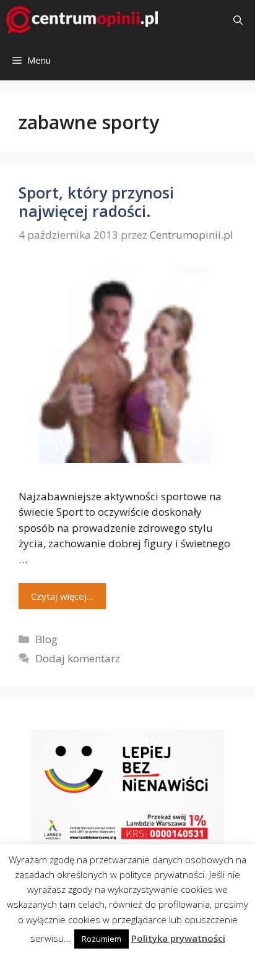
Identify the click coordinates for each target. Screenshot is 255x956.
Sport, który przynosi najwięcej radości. (96, 201)
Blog (46, 639)
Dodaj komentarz (77, 658)
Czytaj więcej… (62, 596)
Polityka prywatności (178, 938)
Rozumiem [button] (101, 938)
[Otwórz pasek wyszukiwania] (238, 20)
